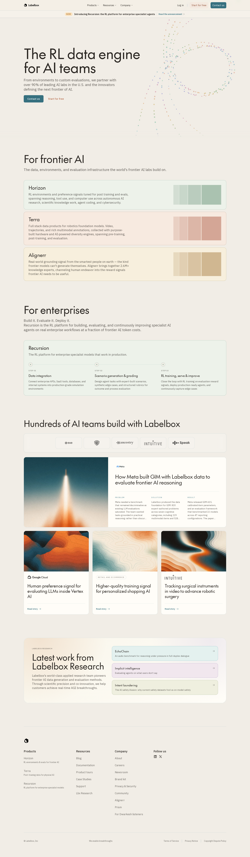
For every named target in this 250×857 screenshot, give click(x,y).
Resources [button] (108, 5)
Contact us (218, 5)
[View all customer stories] (125, 442)
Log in (180, 5)
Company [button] (125, 5)
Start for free (199, 5)
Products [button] (92, 5)
